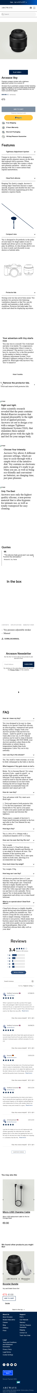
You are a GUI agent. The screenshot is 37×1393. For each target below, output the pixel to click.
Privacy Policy (7, 1349)
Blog (4, 1325)
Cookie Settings (8, 1355)
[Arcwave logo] (7, 8)
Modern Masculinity (9, 1320)
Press (4, 1330)
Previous (2, 384)
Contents (5, 625)
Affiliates (5, 1328)
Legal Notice (7, 1352)
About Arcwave (7, 1317)
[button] (8, 1372)
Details (7, 1303)
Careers (5, 1322)
